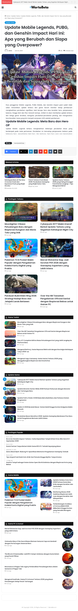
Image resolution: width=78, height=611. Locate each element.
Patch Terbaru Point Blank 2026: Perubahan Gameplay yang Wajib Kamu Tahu (39, 182)
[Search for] (75, 8)
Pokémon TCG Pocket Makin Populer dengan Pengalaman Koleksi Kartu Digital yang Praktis (20, 264)
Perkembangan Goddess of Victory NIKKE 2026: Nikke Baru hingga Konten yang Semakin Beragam (62, 507)
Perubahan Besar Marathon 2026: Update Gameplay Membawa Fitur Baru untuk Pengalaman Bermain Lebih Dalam (44, 417)
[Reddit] (45, 152)
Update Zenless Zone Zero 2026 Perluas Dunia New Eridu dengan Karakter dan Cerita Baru (63, 483)
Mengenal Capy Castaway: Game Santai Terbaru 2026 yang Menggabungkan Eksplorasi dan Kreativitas (39, 360)
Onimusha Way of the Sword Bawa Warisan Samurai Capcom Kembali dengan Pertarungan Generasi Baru (30, 542)
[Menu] (3, 8)
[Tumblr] (36, 152)
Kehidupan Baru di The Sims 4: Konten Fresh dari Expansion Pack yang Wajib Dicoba (15, 183)
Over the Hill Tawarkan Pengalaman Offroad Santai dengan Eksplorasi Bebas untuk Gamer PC (56, 300)
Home (8, 16)
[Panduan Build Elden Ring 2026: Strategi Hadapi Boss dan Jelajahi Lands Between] (21, 284)
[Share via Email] (55, 152)
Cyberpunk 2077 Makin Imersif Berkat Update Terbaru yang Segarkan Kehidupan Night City (42, 2)
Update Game (15, 16)
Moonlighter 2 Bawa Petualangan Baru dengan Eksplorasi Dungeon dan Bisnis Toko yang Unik (20, 228)
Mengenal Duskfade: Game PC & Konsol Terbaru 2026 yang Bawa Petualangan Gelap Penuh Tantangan (29, 580)
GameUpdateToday (19, 143)
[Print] (60, 152)
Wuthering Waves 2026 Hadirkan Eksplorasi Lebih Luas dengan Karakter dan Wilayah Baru (63, 495)
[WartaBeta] (39, 7)
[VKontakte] (50, 152)
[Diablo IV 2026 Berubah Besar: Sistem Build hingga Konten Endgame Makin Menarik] (10, 410)
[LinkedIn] (31, 152)
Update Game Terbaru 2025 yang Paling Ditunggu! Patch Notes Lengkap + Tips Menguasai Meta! (63, 183)
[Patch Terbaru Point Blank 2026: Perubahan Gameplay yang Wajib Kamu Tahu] (39, 172)
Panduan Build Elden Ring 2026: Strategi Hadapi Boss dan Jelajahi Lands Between (21, 298)
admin (10, 50)
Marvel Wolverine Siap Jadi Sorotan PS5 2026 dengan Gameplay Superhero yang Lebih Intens (54, 264)
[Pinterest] (41, 152)
